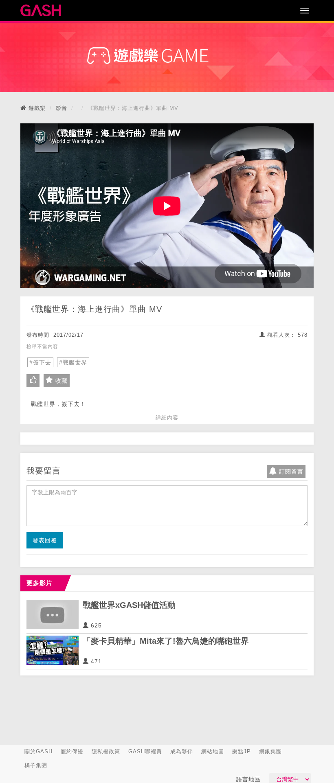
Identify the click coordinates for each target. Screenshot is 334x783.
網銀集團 (270, 751)
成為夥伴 (181, 751)
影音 (61, 108)
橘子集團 (35, 765)
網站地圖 (212, 751)
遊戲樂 (37, 108)
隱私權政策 (106, 751)
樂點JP (241, 751)
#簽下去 (40, 362)
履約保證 (72, 751)
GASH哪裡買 (145, 751)
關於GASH (38, 751)
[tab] (167, 418)
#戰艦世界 (73, 362)
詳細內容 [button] (167, 418)
